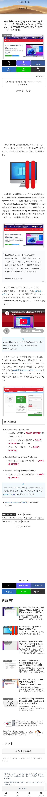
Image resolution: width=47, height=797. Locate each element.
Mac (21, 514)
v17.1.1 (5, 294)
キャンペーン (8, 521)
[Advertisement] (23, 116)
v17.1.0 (38, 291)
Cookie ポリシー (9, 784)
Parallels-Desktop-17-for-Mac (13, 518)
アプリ (41, 518)
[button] (38, 69)
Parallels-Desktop (9, 514)
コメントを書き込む (23, 751)
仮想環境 (26, 521)
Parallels (28, 514)
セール (18, 521)
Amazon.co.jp (8, 494)
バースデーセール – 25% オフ (17, 502)
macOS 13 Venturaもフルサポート (27, 370)
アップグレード (31, 518)
